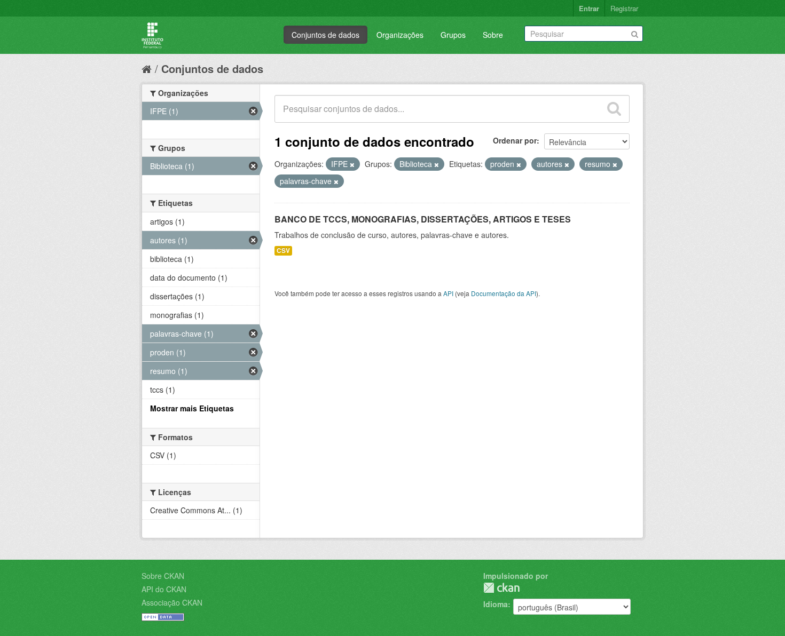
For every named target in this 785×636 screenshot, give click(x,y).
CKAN (501, 587)
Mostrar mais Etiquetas (192, 408)
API (448, 293)
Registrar (624, 8)
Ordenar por (515, 140)
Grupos (453, 34)
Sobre (493, 34)
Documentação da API (503, 293)
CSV (283, 250)
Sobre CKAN (163, 575)
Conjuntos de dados (325, 34)
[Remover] (352, 164)
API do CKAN (164, 589)
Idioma (495, 604)
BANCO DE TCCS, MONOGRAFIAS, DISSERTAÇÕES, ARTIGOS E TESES (422, 219)
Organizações (399, 34)
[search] (614, 109)
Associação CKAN (172, 602)
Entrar (589, 8)
